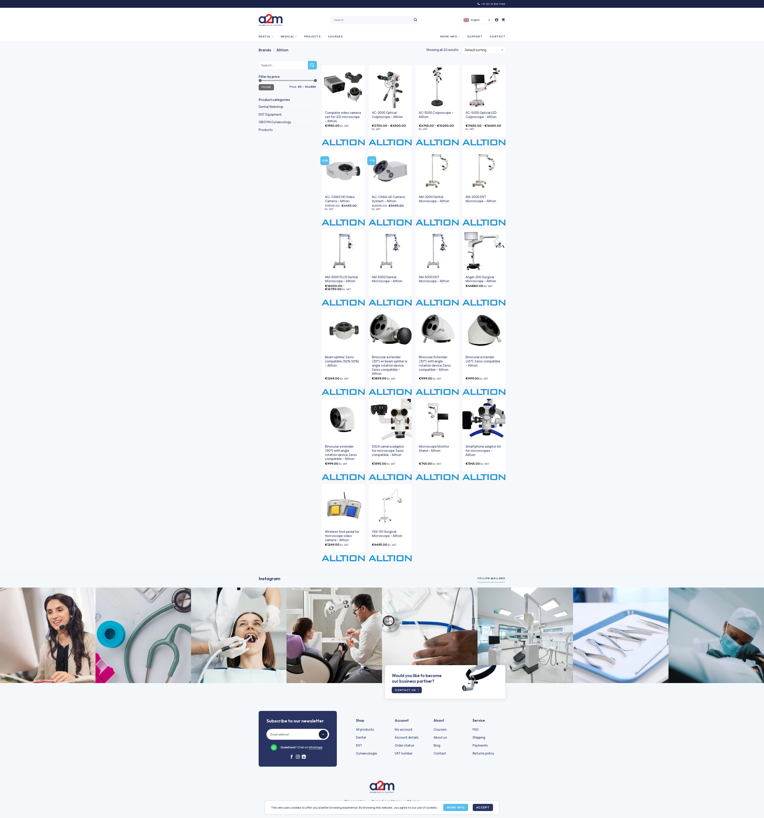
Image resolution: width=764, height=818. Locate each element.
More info (448, 36)
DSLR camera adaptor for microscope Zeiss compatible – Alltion (388, 450)
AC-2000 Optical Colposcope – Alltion (387, 115)
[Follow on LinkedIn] (304, 757)
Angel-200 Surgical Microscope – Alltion (481, 279)
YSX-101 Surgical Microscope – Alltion (387, 534)
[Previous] (20, 635)
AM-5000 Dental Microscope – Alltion (387, 279)
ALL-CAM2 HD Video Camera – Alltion (340, 199)
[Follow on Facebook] (292, 757)
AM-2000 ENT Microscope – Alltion (481, 199)
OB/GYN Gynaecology (275, 122)
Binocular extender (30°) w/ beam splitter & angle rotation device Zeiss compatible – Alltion (389, 365)
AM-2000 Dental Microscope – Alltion (434, 199)
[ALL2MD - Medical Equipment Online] (271, 20)
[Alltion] (343, 142)
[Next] (743, 635)
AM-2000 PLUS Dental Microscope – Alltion (341, 279)
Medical (287, 36)
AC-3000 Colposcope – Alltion (436, 115)
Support (474, 36)
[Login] (497, 20)
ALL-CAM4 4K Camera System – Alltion (388, 199)
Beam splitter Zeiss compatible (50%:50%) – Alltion (342, 361)
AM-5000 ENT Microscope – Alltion (434, 279)
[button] (503, 20)
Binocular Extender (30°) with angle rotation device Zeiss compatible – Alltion (435, 363)
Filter (266, 87)
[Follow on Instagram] (298, 757)
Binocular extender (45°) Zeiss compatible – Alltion (483, 361)
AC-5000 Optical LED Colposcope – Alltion (481, 115)
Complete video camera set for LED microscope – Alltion (343, 117)
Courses (335, 36)
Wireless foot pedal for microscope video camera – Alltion (342, 536)
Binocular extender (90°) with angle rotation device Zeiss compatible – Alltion (341, 452)
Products (266, 130)
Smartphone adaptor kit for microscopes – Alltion (483, 450)
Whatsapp (316, 747)
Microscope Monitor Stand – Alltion (434, 448)
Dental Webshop (271, 106)
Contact (497, 36)
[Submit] (415, 20)
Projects (312, 36)
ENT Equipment (270, 114)
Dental (265, 36)
